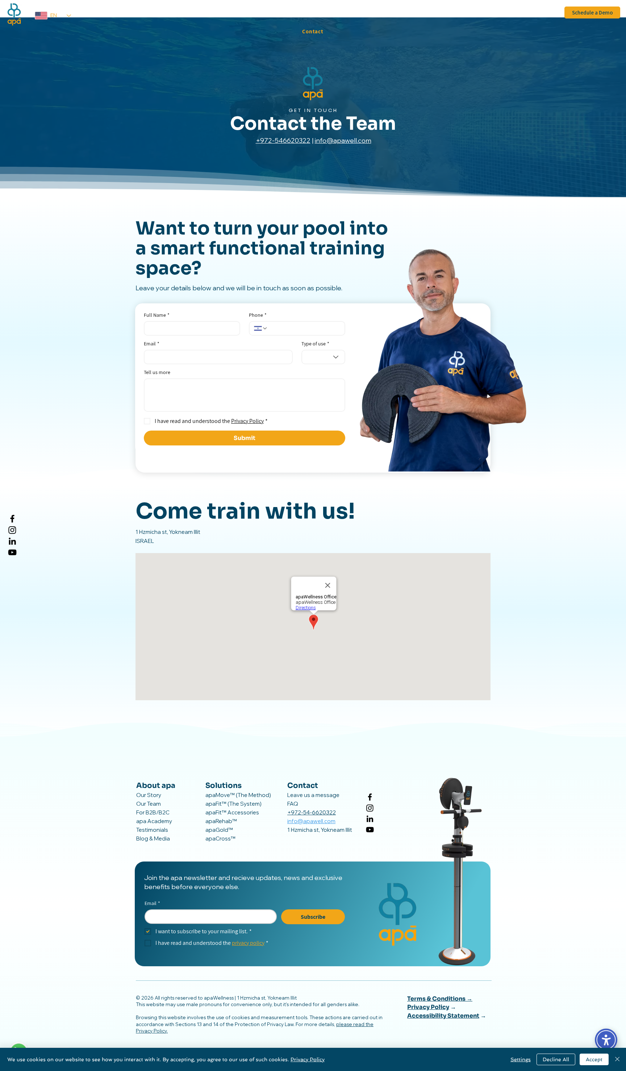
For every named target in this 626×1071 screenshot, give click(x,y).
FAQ (292, 803)
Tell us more (157, 372)
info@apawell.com (343, 140)
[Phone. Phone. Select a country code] (261, 328)
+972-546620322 (283, 140)
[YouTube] (12, 552)
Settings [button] (520, 1059)
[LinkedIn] (12, 541)
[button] (210, 14)
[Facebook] (12, 519)
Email (151, 344)
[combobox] (323, 357)
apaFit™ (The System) (233, 803)
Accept (594, 1059)
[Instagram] (12, 530)
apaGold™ (219, 829)
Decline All (556, 1059)
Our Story (148, 795)
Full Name (157, 315)
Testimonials (152, 829)
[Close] (617, 1059)
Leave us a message (313, 795)
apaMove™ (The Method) (238, 795)
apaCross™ (220, 838)
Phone (258, 315)
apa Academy (154, 821)
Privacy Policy (308, 1059)
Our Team (148, 803)
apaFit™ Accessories (232, 812)
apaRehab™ (221, 821)
